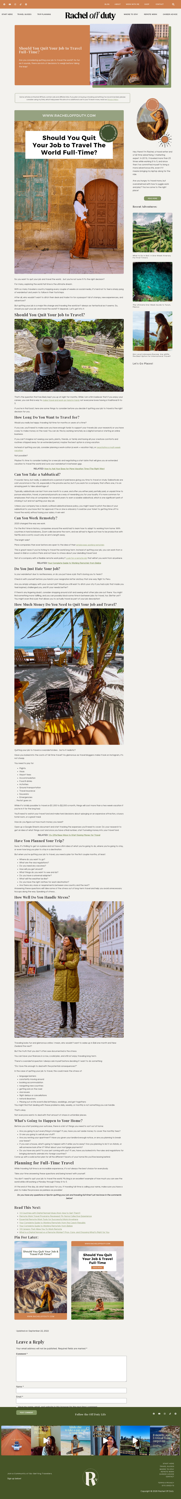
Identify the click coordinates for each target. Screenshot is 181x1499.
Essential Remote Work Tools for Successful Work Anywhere (48, 1219)
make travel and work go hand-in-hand (61, 400)
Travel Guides (24, 14)
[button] (173, 4)
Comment (22, 1354)
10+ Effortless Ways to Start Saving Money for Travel (74, 835)
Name (20, 1387)
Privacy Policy (112, 99)
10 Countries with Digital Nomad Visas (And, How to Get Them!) (49, 1213)
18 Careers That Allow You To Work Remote (40, 1229)
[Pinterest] (26, 4)
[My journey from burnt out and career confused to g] (165, 1440)
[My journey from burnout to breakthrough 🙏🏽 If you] (135, 1440)
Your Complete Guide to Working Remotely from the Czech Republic (52, 1223)
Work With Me (132, 4)
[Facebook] (4, 4)
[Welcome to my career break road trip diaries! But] (46, 1440)
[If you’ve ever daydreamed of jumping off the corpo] (105, 1440)
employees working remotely (90, 545)
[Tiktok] (20, 4)
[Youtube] (10, 4)
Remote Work (150, 14)
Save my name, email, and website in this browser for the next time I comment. (58, 1407)
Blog (107, 4)
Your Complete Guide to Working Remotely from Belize (74, 563)
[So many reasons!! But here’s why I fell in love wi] (16, 1440)
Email (19, 1397)
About (118, 4)
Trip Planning (44, 14)
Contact (160, 4)
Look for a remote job (76, 558)
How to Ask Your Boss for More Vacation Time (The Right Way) (74, 469)
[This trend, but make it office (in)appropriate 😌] (75, 1440)
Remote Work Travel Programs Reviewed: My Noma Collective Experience (55, 1216)
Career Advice (170, 14)
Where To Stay (131, 14)
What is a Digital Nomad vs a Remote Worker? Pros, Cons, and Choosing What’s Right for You (64, 1232)
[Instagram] (15, 4)
